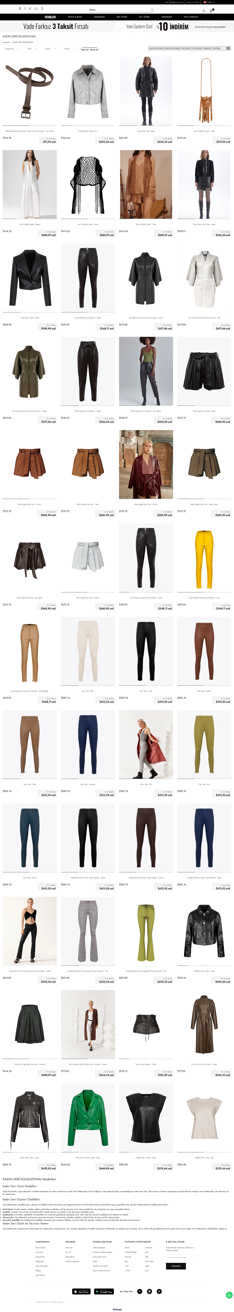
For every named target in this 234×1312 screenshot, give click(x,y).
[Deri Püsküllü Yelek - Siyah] (88, 184)
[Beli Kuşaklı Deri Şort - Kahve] (30, 464)
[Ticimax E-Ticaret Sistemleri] (117, 1309)
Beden (47, 48)
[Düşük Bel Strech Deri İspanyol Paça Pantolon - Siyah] (30, 931)
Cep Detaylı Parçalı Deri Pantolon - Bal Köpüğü (29, 691)
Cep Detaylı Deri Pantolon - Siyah (88, 317)
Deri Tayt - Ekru (88, 691)
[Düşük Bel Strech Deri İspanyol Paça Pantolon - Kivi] (146, 931)
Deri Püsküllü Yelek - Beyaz (29, 224)
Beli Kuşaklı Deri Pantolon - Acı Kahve (146, 411)
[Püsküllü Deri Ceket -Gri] (88, 91)
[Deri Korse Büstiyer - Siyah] (146, 1024)
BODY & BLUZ (75, 16)
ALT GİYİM (144, 16)
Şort (146, 1270)
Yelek (147, 1266)
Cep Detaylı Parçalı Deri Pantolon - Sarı (204, 597)
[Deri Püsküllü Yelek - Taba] (146, 184)
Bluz (126, 1261)
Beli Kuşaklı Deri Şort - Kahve (29, 504)
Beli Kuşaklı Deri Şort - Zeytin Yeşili (204, 504)
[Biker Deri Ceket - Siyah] (30, 1117)
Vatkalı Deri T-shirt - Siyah (146, 1157)
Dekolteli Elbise (130, 1252)
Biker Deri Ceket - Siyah (29, 1157)
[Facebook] (139, 1291)
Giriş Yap (69, 1247)
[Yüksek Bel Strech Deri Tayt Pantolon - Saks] (204, 837)
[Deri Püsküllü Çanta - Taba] (204, 91)
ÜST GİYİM (122, 16)
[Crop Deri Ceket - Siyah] (30, 277)
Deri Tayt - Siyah (146, 691)
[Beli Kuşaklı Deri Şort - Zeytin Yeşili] (204, 464)
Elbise (127, 1247)
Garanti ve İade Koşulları (102, 1252)
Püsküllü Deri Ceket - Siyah (204, 971)
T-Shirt (127, 1270)
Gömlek (128, 1256)
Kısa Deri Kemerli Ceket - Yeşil (88, 1157)
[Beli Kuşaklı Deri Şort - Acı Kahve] (30, 557)
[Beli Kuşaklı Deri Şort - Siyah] (204, 371)
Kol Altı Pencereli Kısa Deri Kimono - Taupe (30, 411)
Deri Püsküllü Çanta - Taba (204, 131)
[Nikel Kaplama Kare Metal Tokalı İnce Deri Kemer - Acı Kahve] (30, 91)
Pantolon (148, 1247)
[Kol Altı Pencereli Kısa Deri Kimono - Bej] (204, 277)
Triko (127, 1266)
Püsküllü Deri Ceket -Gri (87, 131)
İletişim (38, 1270)
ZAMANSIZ (99, 16)
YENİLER (50, 17)
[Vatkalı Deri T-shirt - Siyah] (146, 1117)
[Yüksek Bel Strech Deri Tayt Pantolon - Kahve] (146, 837)
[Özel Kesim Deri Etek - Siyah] (204, 184)
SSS (167, 2)
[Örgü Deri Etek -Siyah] (146, 91)
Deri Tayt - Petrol (29, 877)
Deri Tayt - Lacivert (88, 784)
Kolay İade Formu (100, 1256)
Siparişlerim (70, 1256)
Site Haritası (40, 1275)
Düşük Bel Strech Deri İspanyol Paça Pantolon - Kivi (146, 971)
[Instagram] (149, 1291)
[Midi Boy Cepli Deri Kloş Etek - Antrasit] (30, 1024)
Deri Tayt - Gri (146, 784)
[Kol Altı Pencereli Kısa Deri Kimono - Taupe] (30, 371)
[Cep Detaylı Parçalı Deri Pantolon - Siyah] (146, 557)
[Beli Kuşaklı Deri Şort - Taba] (88, 464)
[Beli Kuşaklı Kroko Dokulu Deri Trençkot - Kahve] (88, 1024)
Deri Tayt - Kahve (204, 691)
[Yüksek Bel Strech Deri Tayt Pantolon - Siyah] (88, 837)
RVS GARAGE (191, 16)
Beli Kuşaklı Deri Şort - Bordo (146, 504)
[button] (16, 125)
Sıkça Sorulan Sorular (101, 1270)
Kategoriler (9, 48)
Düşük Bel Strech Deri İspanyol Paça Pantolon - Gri (88, 971)
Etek (146, 1256)
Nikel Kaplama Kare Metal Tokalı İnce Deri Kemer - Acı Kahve (30, 131)
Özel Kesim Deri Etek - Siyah (204, 224)
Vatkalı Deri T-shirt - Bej (204, 1157)
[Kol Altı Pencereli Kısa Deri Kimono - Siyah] (146, 277)
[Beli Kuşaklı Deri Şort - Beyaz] (88, 557)
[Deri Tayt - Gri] (146, 744)
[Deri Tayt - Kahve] (204, 651)
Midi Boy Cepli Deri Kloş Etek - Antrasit (30, 1064)
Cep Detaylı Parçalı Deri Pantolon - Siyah (146, 597)
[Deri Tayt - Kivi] (204, 744)
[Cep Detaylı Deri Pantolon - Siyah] (88, 277)
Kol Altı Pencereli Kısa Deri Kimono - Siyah (146, 317)
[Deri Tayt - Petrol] (30, 837)
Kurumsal (39, 1252)
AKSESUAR (167, 16)
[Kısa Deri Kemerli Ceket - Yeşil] (88, 1117)
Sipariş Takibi (193, 2)
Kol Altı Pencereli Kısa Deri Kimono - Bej (204, 317)
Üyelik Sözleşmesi (72, 1261)
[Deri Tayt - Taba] (30, 744)
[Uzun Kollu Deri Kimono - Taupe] (204, 1024)
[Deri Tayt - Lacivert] (88, 744)
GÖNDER (176, 1266)
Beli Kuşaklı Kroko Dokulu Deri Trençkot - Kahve (88, 1064)
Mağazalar (40, 1261)
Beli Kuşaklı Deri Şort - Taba (88, 504)
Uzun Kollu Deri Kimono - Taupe (204, 1064)
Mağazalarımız (177, 2)
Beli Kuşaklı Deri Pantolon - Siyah (88, 411)
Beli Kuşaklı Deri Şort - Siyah (204, 411)
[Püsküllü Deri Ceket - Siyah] (204, 931)
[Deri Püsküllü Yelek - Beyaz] (30, 184)
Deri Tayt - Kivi (204, 784)
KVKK (95, 1261)
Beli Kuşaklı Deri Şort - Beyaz (88, 597)
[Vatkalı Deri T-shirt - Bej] (204, 1117)
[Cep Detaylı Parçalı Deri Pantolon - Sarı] (204, 557)
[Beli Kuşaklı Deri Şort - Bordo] (146, 464)
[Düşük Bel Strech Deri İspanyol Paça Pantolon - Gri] (88, 931)
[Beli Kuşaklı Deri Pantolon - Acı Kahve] (146, 371)
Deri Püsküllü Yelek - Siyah (88, 224)
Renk (29, 48)
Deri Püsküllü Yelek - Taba (146, 224)
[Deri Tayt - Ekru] (88, 651)
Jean (146, 1252)
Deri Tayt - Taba (30, 784)
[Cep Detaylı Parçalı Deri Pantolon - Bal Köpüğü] (30, 651)
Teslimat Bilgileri (99, 1247)
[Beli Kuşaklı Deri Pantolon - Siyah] (88, 371)
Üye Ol (68, 1252)
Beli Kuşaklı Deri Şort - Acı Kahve (30, 597)
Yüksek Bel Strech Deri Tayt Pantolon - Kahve (146, 877)
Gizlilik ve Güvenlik (100, 1266)
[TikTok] (159, 1291)
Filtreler (67, 48)
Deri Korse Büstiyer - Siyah (146, 1064)
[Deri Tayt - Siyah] (146, 651)
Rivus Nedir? (41, 1247)
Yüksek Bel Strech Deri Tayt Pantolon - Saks (204, 877)
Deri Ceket (149, 1261)
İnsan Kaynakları (42, 1266)
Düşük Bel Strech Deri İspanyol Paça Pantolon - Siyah (30, 971)
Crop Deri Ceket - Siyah (29, 317)
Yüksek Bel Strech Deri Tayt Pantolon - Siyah (88, 877)
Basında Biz (40, 1256)
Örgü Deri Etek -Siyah (146, 131)
